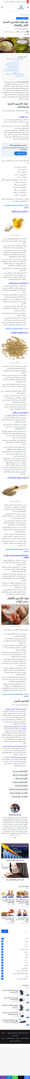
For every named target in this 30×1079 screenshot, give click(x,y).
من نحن (3, 1038)
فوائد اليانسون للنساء (20, 785)
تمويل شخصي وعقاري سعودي (20, 973)
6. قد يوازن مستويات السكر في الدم (11, 69)
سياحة (26, 946)
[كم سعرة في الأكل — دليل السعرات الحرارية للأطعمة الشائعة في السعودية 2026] (22, 894)
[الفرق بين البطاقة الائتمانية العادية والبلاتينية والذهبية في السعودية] (24, 1022)
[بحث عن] (28, 8)
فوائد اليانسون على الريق (19, 775)
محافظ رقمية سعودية (22, 978)
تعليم (26, 954)
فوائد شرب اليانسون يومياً (19, 796)
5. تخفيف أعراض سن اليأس (13, 67)
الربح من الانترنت (23, 949)
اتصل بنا (17, 1038)
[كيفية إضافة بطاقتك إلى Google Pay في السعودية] (24, 992)
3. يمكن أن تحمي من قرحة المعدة (11, 64)
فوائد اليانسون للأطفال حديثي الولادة (14, 74)
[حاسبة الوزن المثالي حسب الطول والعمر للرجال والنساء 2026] (7, 894)
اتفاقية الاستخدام (24, 1038)
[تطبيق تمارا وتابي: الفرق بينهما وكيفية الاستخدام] (24, 1000)
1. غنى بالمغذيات (15, 61)
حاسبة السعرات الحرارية (15, 1040)
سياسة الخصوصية (10, 1038)
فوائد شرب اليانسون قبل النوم (18, 793)
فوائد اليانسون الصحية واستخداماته (14, 58)
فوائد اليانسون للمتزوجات (19, 782)
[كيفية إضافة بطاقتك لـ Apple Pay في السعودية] (24, 1007)
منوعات (26, 952)
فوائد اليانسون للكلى (20, 778)
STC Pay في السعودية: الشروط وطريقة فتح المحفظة (13, 1)
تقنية (26, 941)
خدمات (26, 960)
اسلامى (26, 965)
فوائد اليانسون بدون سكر (19, 771)
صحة (26, 938)
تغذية (26, 944)
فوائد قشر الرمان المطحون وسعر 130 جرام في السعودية (7, 919)
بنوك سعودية (24, 968)
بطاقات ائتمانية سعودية (22, 970)
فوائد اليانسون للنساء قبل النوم (18, 789)
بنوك (26, 976)
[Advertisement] (15, 27)
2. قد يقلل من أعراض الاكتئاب (12, 63)
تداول (26, 957)
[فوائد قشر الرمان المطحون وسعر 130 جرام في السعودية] (7, 912)
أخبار (26, 962)
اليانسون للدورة (19, 76)
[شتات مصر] (21, 7)
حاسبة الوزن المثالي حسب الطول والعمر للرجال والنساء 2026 (8, 901)
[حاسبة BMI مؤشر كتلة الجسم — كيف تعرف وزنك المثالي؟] (22, 912)
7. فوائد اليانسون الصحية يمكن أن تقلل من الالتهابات (10, 71)
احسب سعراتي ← (20, 153)
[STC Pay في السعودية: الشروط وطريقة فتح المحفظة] (24, 1015)
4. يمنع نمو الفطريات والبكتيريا (12, 66)
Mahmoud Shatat (15, 815)
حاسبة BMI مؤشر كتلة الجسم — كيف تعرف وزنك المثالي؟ (22, 919)
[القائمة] (2, 8)
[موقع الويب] (15, 838)
